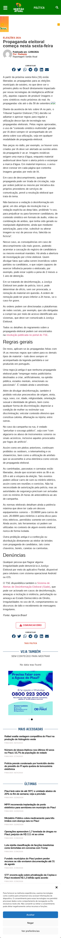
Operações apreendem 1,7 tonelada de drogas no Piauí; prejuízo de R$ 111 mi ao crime (30, 833)
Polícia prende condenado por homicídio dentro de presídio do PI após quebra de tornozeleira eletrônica (29, 766)
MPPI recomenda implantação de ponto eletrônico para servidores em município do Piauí (30, 806)
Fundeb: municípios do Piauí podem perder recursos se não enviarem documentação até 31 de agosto (29, 861)
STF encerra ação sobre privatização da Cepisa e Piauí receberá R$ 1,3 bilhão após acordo (30, 876)
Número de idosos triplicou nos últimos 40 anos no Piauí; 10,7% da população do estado (29, 751)
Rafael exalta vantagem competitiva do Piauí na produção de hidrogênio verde (29, 738)
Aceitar (30, 914)
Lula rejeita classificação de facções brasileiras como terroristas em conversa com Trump (29, 846)
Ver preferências (30, 931)
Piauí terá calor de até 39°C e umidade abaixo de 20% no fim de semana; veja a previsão (30, 792)
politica (33, 643)
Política (39, 7)
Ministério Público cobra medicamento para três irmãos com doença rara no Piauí (29, 819)
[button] (56, 887)
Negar (30, 922)
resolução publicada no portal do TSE (27, 335)
